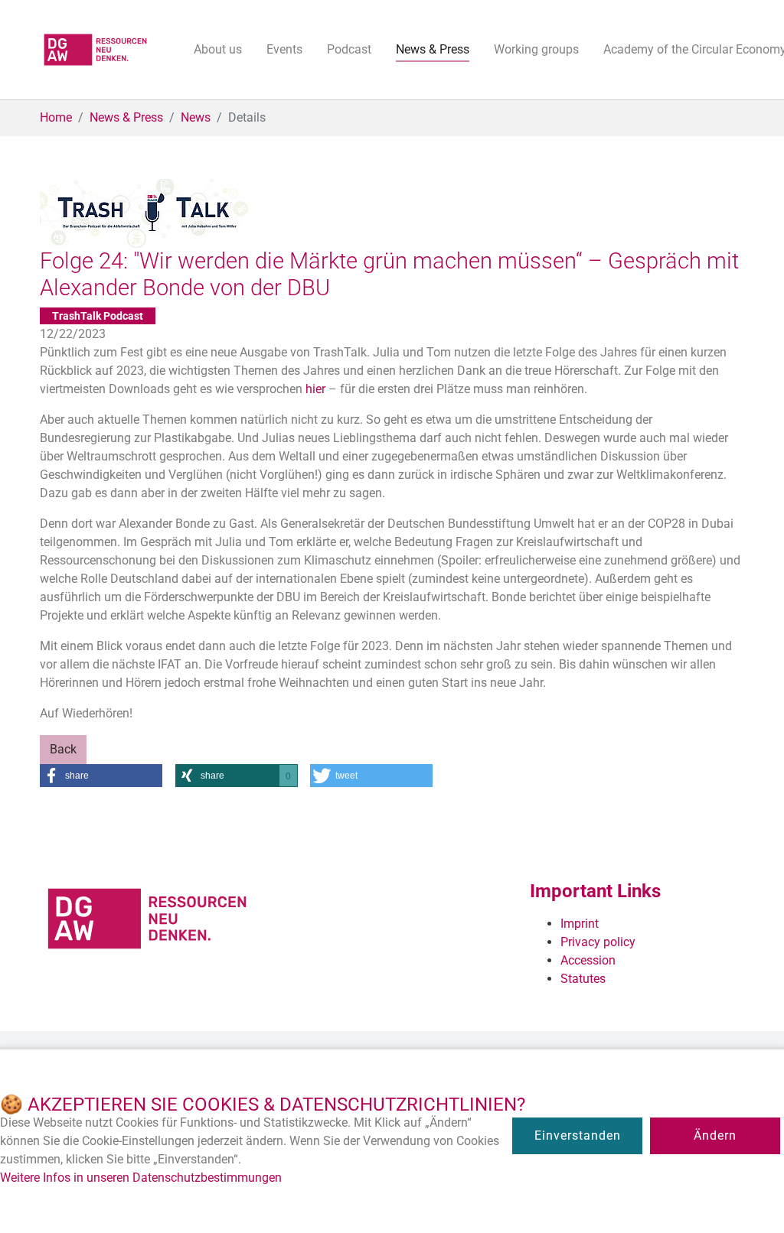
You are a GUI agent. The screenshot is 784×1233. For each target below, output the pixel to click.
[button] (101, 775)
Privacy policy (597, 942)
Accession (588, 960)
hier (315, 389)
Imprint (579, 923)
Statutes (583, 978)
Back (63, 749)
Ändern (715, 1135)
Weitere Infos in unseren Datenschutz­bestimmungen (141, 1177)
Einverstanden (577, 1135)
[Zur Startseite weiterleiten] (95, 49)
